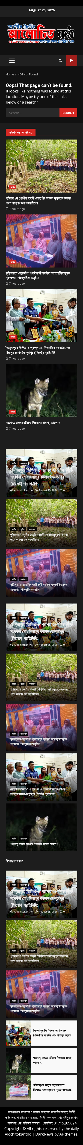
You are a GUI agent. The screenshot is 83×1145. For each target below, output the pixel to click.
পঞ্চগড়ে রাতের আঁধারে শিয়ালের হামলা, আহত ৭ (41, 390)
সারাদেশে (24, 463)
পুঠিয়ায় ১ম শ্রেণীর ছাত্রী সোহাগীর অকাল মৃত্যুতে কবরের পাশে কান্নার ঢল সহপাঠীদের (41, 166)
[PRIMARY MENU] (12, 60)
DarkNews (44, 1134)
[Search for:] (32, 112)
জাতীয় (13, 187)
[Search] (60, 60)
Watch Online (71, 60)
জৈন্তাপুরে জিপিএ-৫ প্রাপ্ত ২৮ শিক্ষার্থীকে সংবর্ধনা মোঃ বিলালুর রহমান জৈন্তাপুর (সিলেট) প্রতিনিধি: (41, 315)
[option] (41, 473)
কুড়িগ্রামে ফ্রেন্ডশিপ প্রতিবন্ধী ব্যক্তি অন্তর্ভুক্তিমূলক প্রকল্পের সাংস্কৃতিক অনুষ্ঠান (41, 241)
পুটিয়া (22, 529)
